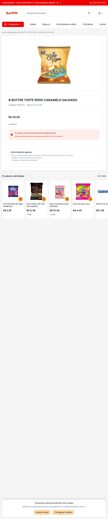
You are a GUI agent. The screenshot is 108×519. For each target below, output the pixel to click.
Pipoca (46, 24)
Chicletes (88, 24)
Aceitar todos (42, 512)
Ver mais (101, 176)
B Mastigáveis (13, 32)
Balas (33, 24)
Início (4, 32)
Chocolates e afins (66, 24)
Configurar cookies (63, 512)
